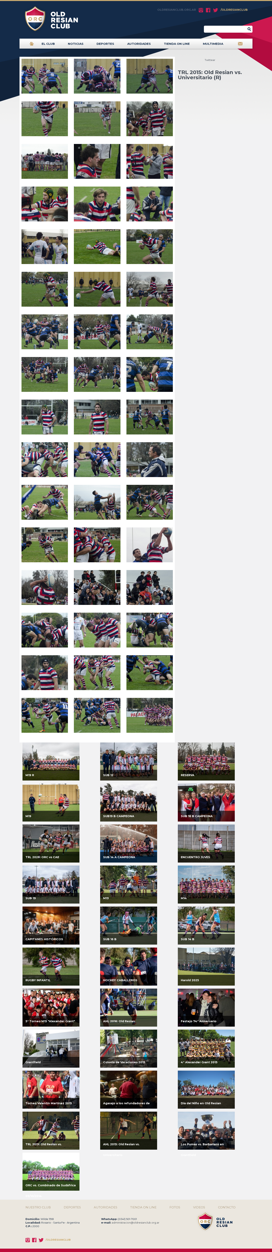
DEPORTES (105, 44)
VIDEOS (199, 1207)
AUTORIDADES (139, 44)
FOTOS (174, 1207)
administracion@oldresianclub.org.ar (135, 1222)
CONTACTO (227, 1207)
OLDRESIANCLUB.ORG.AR (176, 10)
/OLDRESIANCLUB (234, 10)
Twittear (210, 60)
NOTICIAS (75, 44)
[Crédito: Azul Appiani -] (45, 78)
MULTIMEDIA (213, 44)
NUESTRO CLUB (38, 1207)
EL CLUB (48, 44)
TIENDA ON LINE (177, 44)
